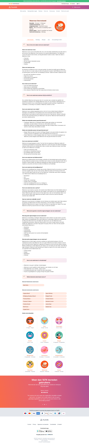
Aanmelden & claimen (61, 1)
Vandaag (38, 39)
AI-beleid (59, 424)
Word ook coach (65, 11)
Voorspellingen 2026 (57, 39)
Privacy (34, 424)
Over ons (46, 11)
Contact (58, 11)
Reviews (40, 11)
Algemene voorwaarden (43, 424)
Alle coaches (23, 11)
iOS (78, 3)
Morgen (43, 39)
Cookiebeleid (53, 424)
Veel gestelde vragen (32, 11)
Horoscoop (52, 11)
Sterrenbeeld (30, 39)
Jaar (49, 39)
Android (73, 3)
